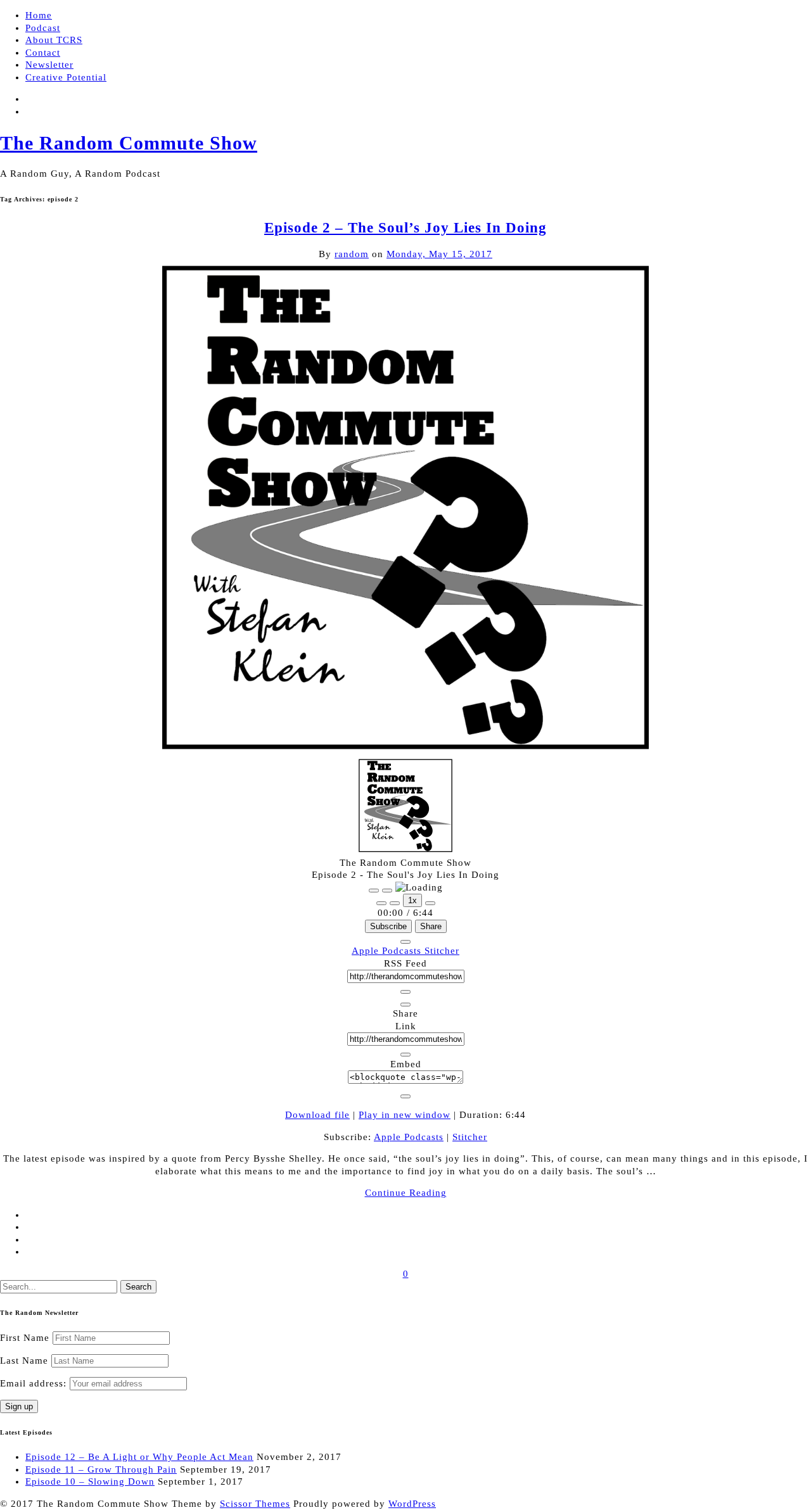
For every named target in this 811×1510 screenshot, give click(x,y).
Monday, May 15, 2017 (439, 254)
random (352, 254)
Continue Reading (406, 1193)
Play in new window (404, 1115)
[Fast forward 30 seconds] (430, 903)
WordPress (412, 1504)
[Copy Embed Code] (405, 1096)
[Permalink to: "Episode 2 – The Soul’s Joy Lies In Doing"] (405, 752)
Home (38, 15)
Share (431, 926)
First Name (24, 1338)
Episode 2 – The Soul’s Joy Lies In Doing (405, 228)
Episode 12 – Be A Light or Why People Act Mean (139, 1457)
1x (412, 900)
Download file (317, 1115)
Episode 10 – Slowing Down (90, 1481)
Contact (42, 53)
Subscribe (388, 926)
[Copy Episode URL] (405, 1054)
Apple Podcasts (388, 951)
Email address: (35, 1383)
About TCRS (53, 40)
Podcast (42, 28)
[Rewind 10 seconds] (395, 903)
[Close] (405, 942)
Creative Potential (65, 77)
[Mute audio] (381, 903)
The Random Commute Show (128, 142)
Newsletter (49, 65)
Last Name (24, 1360)
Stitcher (442, 951)
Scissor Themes (255, 1504)
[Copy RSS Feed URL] (405, 992)
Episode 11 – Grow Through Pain (101, 1469)
